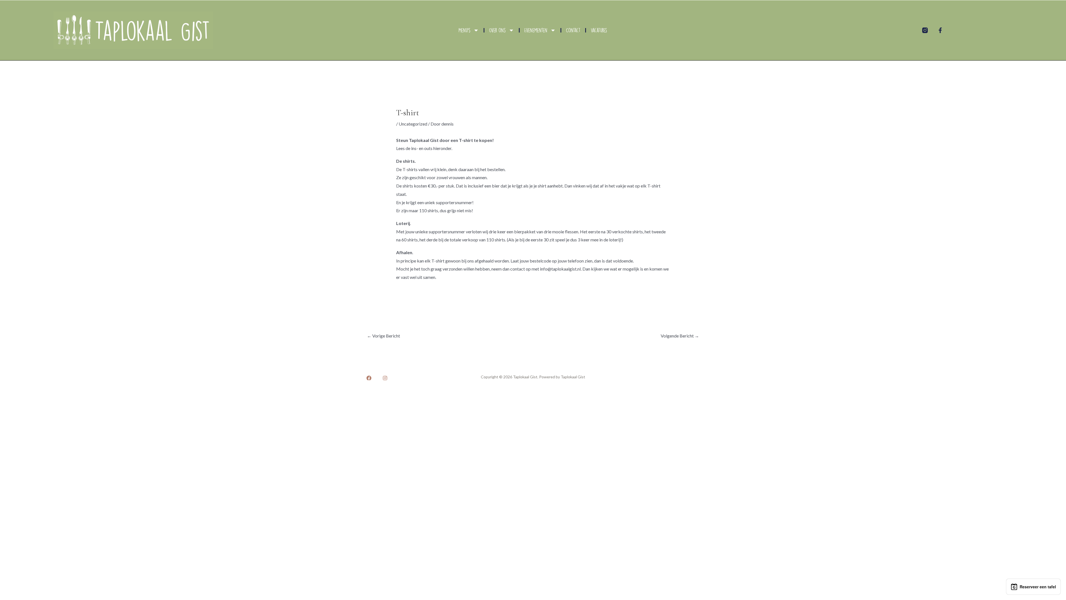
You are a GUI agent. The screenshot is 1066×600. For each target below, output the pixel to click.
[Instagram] (385, 378)
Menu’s (465, 30)
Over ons (497, 30)
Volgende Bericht (680, 335)
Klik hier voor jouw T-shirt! (429, 291)
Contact (573, 30)
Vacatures (599, 30)
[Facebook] (368, 378)
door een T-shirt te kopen (465, 140)
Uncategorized (413, 123)
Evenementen (535, 30)
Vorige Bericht (383, 335)
